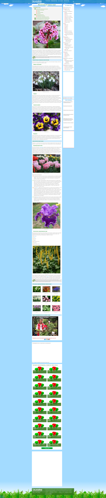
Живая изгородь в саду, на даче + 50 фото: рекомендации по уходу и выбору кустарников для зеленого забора (68, 119)
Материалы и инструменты (68, 65)
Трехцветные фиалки (40, 12)
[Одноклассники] (47, 339)
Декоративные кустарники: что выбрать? (68, 122)
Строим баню (47, 0)
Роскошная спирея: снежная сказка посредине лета (38, 428)
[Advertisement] (47, 352)
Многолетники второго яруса (40, 14)
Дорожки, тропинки (68, 19)
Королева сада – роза (36, 411)
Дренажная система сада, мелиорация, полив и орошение (69, 61)
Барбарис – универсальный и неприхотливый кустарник (37, 420)
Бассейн (66, 49)
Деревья (66, 53)
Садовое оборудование (69, 66)
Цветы (66, 56)
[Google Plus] (49, 339)
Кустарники (38, 362)
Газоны (66, 14)
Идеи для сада (66, 0)
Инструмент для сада (68, 68)
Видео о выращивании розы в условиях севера (42, 19)
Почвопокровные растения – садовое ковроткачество (53, 395)
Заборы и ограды (68, 18)
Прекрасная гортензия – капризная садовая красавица (54, 420)
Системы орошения (68, 50)
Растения (35, 362)
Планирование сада (67, 7)
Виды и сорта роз (50, 403)
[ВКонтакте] (44, 339)
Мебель (66, 27)
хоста (34, 237)
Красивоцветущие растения (41, 15)
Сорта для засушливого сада (37, 403)
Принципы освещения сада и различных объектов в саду (68, 40)
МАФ (65, 23)
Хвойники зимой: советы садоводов (38, 387)
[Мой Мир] (48, 339)
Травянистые (67, 55)
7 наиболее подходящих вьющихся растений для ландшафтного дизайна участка (53, 445)
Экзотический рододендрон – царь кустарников (53, 387)
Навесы (66, 29)
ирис (37, 187)
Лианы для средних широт (37, 395)
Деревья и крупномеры (69, 17)
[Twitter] (45, 339)
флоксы (48, 276)
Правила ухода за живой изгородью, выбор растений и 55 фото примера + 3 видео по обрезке (39, 437)
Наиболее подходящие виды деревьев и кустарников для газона (39, 444)
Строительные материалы (69, 67)
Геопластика (67, 63)
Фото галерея (60, 0)
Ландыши (38, 11)
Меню (1, 495)
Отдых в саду (67, 22)
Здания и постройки (68, 13)
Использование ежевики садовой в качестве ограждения (54, 436)
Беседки (66, 24)
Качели (66, 28)
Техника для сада (54, 0)
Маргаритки (38, 13)
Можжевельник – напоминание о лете (53, 411)
